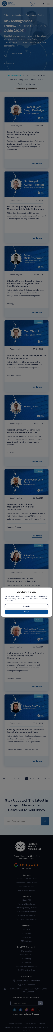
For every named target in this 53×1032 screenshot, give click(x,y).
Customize (26, 606)
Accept (26, 612)
